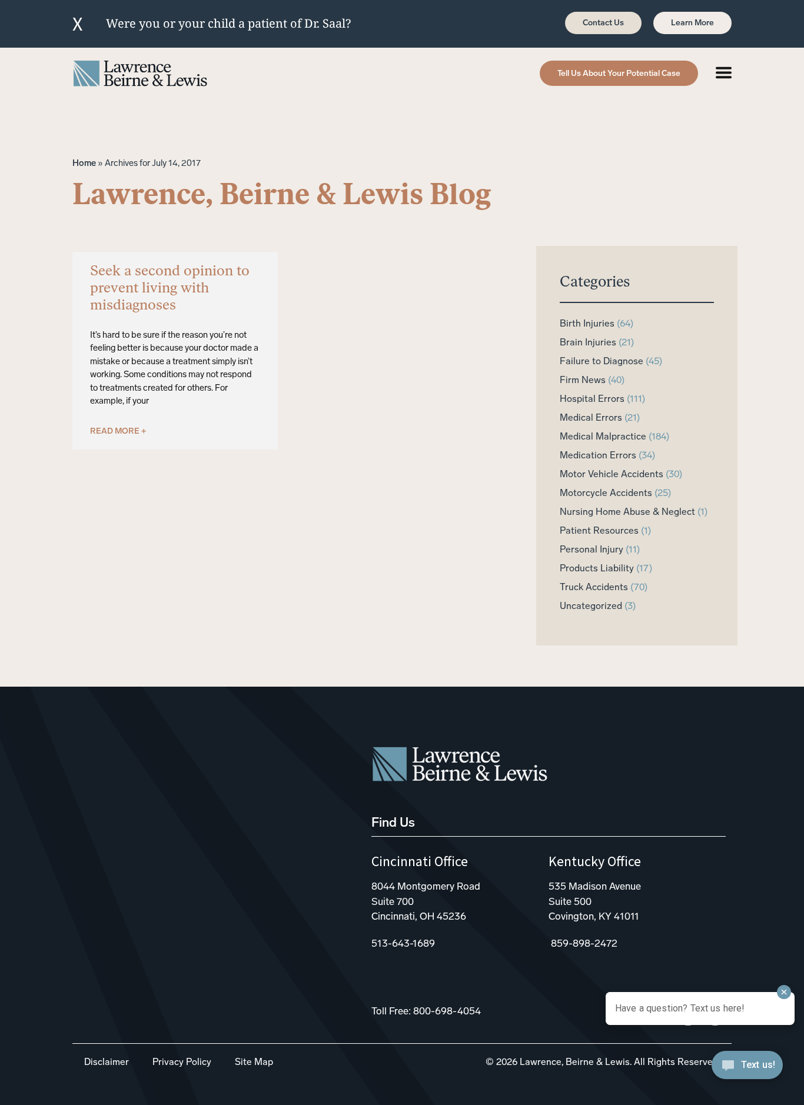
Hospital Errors (592, 399)
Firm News (583, 380)
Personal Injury (591, 550)
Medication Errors (598, 456)
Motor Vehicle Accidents (611, 475)
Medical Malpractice (603, 437)
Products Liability (597, 569)
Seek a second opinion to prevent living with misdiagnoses (170, 289)
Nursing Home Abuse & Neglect (627, 512)
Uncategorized (591, 606)
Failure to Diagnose (601, 362)
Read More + (118, 431)
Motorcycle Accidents (606, 493)
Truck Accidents (594, 588)
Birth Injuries (587, 324)
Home (84, 163)
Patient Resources (599, 531)
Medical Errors (591, 418)
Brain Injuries (588, 343)
